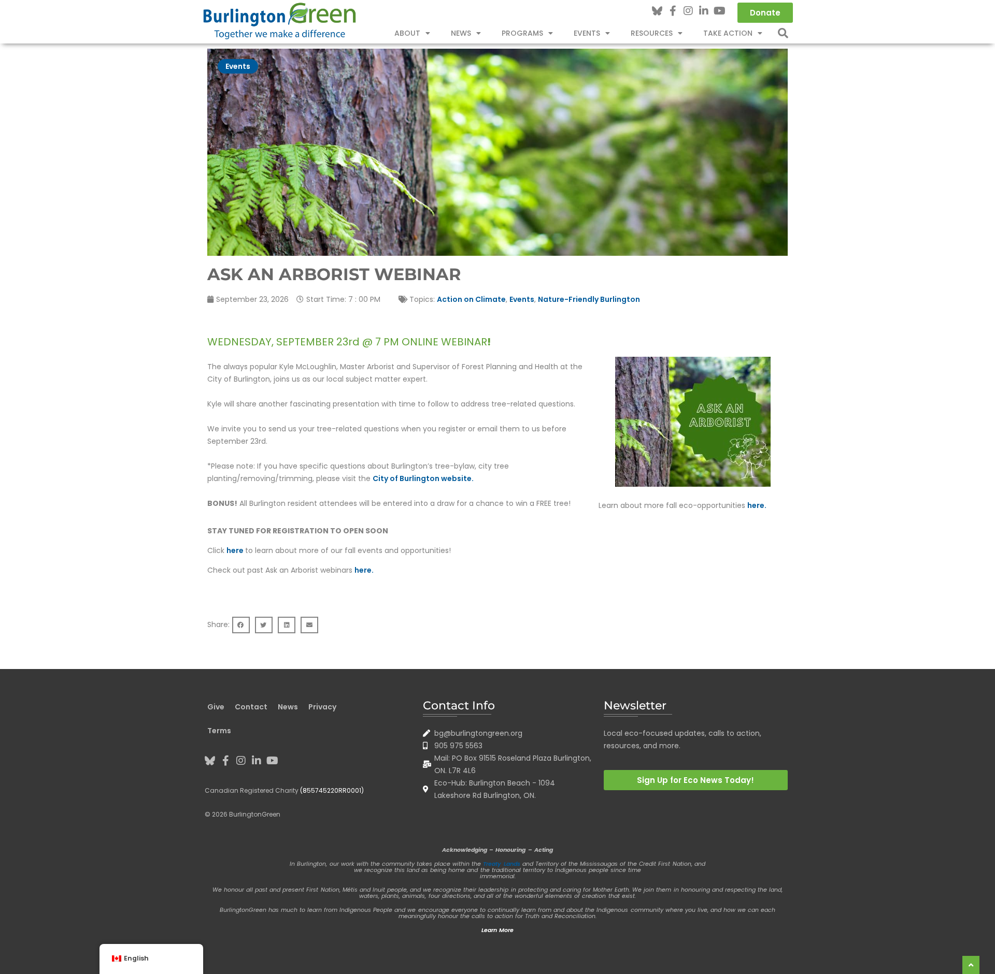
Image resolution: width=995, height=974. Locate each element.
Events (237, 66)
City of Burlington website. (423, 478)
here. (756, 505)
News (461, 33)
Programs (522, 33)
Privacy (322, 707)
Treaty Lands (501, 864)
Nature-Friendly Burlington (589, 299)
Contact (251, 707)
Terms (219, 730)
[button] (783, 33)
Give (215, 707)
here (235, 550)
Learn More (497, 930)
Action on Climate (471, 299)
